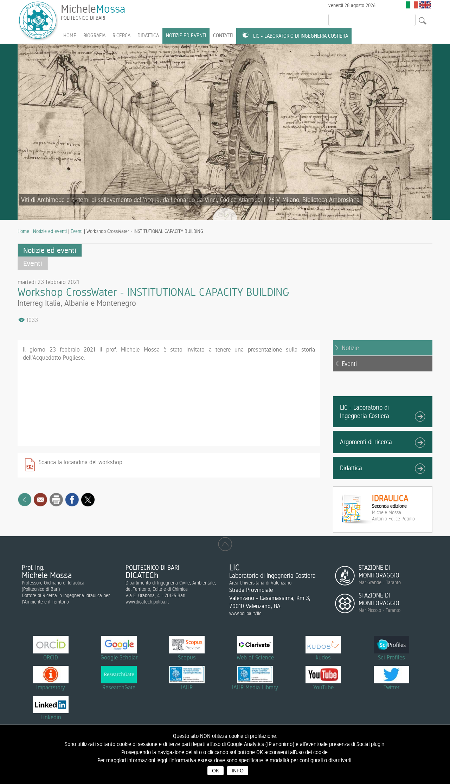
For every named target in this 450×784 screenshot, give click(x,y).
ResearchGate (118, 687)
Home (23, 231)
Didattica (148, 35)
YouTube (323, 687)
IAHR (187, 687)
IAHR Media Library (255, 687)
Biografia (94, 35)
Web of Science (255, 657)
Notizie (350, 348)
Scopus (187, 657)
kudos (323, 657)
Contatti (223, 35)
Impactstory (50, 687)
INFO (238, 770)
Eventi (77, 231)
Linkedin (50, 717)
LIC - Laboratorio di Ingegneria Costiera (300, 36)
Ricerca (121, 35)
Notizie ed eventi (186, 35)
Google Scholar (119, 657)
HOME (69, 35)
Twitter (391, 687)
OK (215, 770)
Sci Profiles (391, 657)
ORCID (50, 657)
